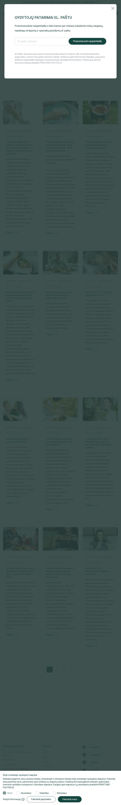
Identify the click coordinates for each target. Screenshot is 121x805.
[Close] (112, 8)
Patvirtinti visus (69, 799)
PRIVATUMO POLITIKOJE (51, 63)
